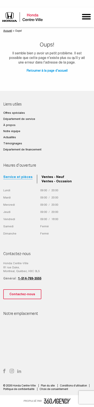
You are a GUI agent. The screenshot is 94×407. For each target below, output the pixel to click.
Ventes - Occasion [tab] (57, 181)
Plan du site (48, 385)
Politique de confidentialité (19, 389)
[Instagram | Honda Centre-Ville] (12, 371)
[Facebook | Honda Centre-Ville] (4, 371)
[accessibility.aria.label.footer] (57, 401)
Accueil (7, 30)
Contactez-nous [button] (22, 294)
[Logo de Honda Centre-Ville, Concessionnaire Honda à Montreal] (23, 17)
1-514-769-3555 (29, 278)
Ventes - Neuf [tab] (53, 177)
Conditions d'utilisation (73, 385)
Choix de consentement (54, 389)
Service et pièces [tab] (18, 177)
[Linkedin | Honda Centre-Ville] (19, 371)
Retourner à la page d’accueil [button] (47, 70)
